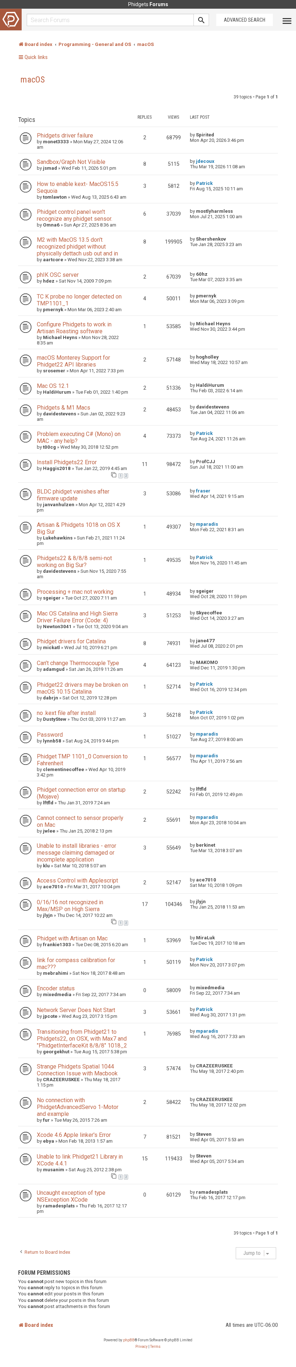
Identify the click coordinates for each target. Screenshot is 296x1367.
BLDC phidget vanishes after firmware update (73, 495)
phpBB (129, 1340)
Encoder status (56, 988)
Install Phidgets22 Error (67, 462)
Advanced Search (244, 20)
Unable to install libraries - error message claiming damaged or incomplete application (76, 852)
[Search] (201, 20)
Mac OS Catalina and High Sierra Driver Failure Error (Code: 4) (77, 617)
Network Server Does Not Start (76, 1010)
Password (50, 734)
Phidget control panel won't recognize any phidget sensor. (74, 215)
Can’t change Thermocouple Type (78, 663)
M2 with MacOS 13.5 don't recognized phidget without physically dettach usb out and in (77, 246)
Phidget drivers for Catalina (71, 641)
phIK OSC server (58, 274)
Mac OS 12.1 (53, 385)
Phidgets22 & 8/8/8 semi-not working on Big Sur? (74, 561)
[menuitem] (141, 1346)
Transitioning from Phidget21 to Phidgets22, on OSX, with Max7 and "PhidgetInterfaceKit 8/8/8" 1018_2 (82, 1038)
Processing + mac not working (75, 591)
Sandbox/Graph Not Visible (71, 161)
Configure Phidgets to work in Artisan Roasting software (74, 328)
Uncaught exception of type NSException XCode (71, 1196)
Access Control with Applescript (77, 880)
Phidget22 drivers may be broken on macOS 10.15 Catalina (82, 688)
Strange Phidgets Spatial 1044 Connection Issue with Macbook (77, 1070)
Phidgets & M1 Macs (63, 407)
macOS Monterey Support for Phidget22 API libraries (73, 361)
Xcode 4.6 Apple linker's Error (74, 1134)
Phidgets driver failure (65, 135)
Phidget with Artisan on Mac (72, 938)
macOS (32, 80)
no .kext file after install (66, 713)
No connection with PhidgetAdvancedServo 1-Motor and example (77, 1107)
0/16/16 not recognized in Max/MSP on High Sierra (70, 906)
